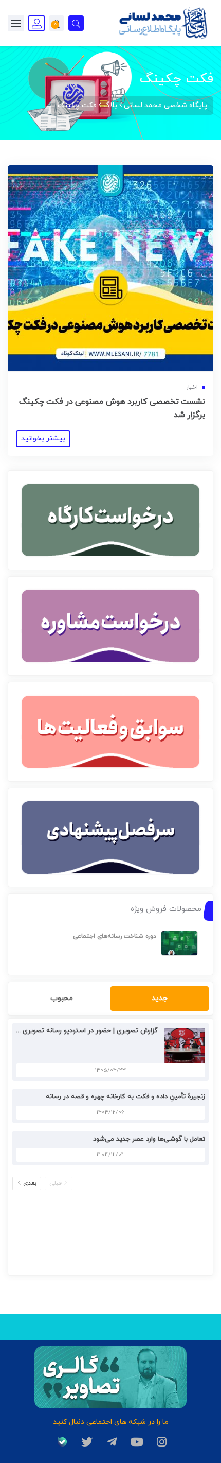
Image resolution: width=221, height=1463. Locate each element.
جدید (160, 998)
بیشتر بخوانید (43, 438)
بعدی (29, 1183)
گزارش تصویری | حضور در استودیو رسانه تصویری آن (85, 1031)
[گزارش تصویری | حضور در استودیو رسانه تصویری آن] (182, 1045)
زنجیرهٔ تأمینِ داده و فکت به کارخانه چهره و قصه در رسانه (125, 1096)
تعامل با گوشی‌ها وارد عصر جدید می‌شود (149, 1139)
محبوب (61, 998)
